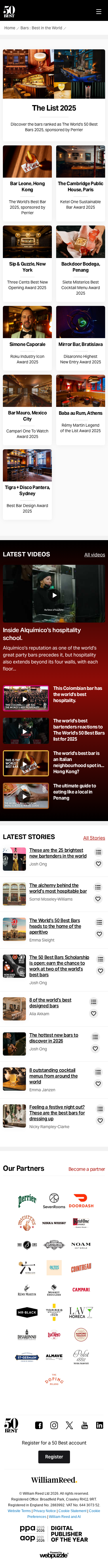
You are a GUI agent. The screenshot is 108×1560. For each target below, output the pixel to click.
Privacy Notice (44, 1511)
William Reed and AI (65, 1517)
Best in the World (47, 28)
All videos (94, 555)
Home (9, 28)
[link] (54, 95)
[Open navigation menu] (99, 11)
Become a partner (87, 1169)
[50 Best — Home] (10, 11)
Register (54, 1457)
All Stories (94, 838)
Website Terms (19, 1511)
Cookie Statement (72, 1511)
